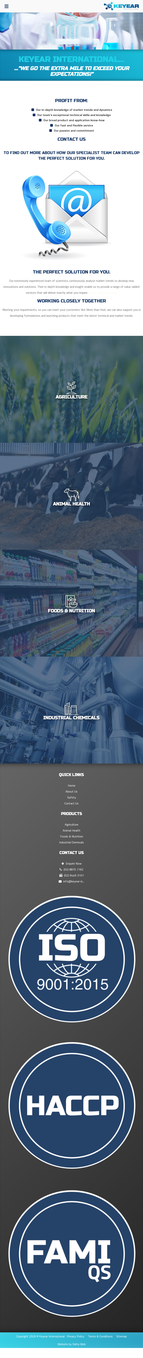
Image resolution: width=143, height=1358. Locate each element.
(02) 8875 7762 (73, 869)
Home (71, 785)
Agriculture (71, 824)
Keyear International (52, 1336)
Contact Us (71, 803)
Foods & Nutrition (71, 836)
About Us (71, 791)
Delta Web (79, 1344)
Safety (71, 797)
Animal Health (71, 830)
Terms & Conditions (100, 1336)
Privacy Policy (75, 1336)
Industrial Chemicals (71, 842)
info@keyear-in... (73, 881)
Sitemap (121, 1336)
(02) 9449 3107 (73, 875)
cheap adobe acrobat (103, 292)
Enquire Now (73, 863)
